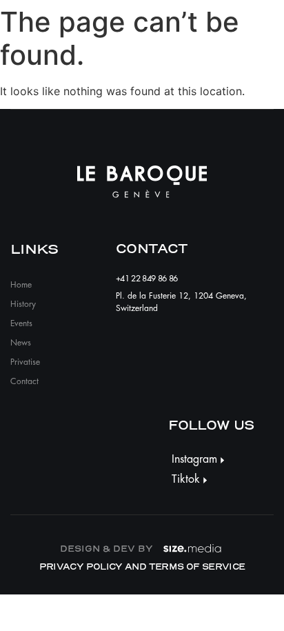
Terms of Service (197, 566)
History (23, 304)
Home (21, 285)
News (20, 343)
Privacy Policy (81, 566)
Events (21, 323)
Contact (24, 381)
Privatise (25, 362)
